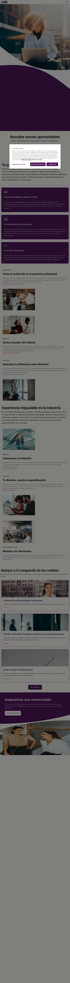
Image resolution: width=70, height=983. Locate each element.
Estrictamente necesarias (38, 164)
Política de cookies (26, 159)
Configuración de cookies (18, 164)
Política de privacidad (37, 159)
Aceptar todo (52, 164)
